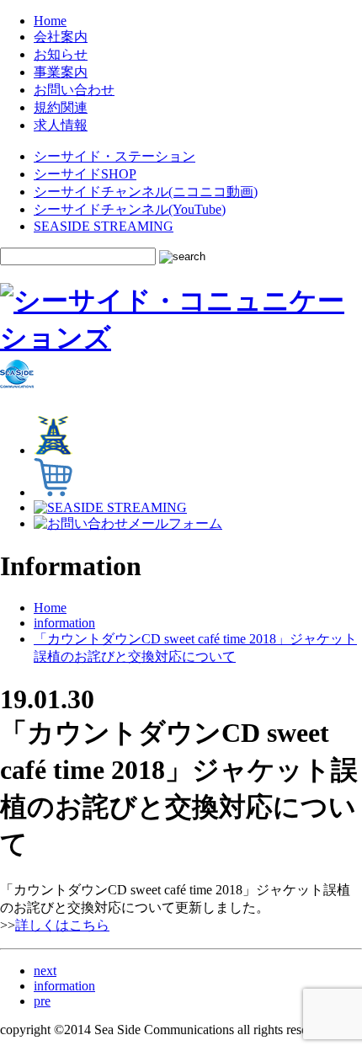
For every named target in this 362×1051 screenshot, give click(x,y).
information (64, 623)
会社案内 (61, 36)
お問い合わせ (74, 90)
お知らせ (61, 54)
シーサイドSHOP (85, 174)
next (45, 970)
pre (42, 1001)
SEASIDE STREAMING (103, 226)
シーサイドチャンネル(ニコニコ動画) (146, 191)
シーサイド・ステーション (114, 156)
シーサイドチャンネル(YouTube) (130, 209)
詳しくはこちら (62, 925)
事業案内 (61, 72)
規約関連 (61, 107)
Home (50, 20)
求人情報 (61, 125)
